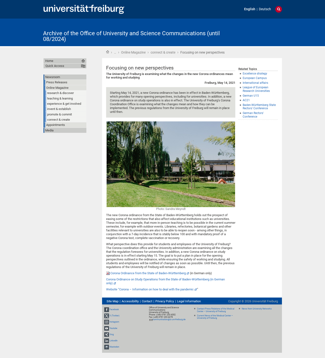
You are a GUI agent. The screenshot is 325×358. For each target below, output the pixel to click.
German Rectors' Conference (253, 114)
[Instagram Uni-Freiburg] (106, 322)
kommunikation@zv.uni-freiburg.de (169, 319)
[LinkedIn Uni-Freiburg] (106, 340)
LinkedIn (113, 340)
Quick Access (54, 66)
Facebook (114, 309)
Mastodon (114, 347)
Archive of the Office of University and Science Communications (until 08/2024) (131, 36)
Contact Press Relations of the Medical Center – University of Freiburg (215, 310)
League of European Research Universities (256, 89)
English (249, 9)
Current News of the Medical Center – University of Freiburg (215, 316)
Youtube (113, 328)
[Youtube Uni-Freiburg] (106, 328)
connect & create (163, 52)
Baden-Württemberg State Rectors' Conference (259, 106)
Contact (147, 301)
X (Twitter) (114, 315)
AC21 (246, 100)
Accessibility (130, 301)
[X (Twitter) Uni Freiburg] (106, 315)
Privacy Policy (164, 301)
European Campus (255, 78)
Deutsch (265, 9)
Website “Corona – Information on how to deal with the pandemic (150, 289)
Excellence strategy (255, 73)
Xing (111, 334)
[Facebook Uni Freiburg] (106, 309)
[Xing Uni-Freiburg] (106, 334)
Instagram (114, 322)
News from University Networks (257, 309)
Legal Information (189, 301)
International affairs (255, 83)
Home (107, 52)
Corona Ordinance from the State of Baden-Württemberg (148, 273)
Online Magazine (133, 52)
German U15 (251, 95)
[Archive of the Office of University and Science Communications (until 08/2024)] (258, 32)
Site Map (112, 301)
